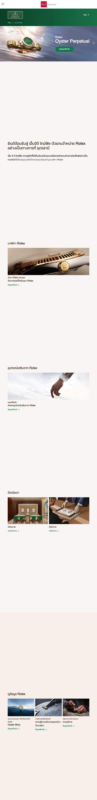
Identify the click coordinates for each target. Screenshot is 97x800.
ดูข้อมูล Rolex (18, 23)
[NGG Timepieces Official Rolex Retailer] (48, 4)
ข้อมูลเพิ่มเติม (12, 285)
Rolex (9, 23)
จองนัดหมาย (12, 531)
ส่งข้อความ (53, 531)
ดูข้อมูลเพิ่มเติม (64, 49)
